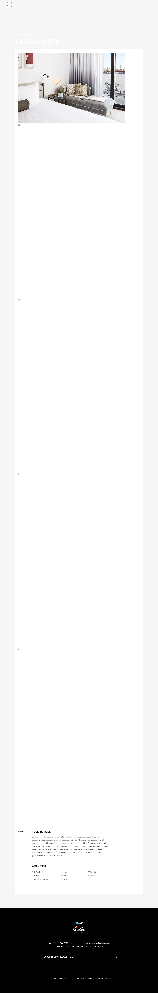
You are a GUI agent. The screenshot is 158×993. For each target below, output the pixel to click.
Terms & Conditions (59, 978)
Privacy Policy (78, 978)
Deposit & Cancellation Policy (99, 978)
